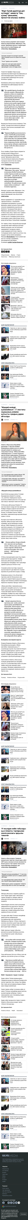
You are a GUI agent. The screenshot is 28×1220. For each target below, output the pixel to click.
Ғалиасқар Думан (8, 21)
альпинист (20, 1010)
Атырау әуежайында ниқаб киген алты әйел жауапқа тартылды (18, 355)
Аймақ (3, 1176)
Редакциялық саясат (7, 1195)
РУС (26, 2)
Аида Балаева (5, 255)
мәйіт (13, 1010)
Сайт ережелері (6, 1190)
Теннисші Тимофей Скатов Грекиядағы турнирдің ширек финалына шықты (17, 395)
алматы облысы (12, 677)
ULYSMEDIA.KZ (4, 8)
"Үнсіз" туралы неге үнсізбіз (10, 61)
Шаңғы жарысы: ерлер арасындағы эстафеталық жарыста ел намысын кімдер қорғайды (17, 385)
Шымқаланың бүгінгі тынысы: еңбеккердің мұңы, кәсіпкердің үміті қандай (18, 347)
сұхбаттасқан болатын (15, 242)
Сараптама (5, 1174)
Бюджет (4, 1172)
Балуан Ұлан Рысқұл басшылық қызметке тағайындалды (18, 366)
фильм (13, 255)
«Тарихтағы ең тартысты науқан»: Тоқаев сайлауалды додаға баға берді (18, 329)
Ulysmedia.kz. (13, 467)
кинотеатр (4, 256)
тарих (18, 255)
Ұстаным (4, 1179)
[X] (6, 252)
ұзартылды (5, 196)
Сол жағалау (5, 1170)
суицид (4, 677)
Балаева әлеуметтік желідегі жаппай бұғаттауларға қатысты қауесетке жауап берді (14, 57)
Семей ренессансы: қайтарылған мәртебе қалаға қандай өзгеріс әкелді (18, 338)
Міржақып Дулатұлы (14, 256)
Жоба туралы (5, 1188)
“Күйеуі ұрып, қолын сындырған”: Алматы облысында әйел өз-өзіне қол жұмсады (14, 485)
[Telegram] (4, 252)
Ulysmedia (6, 419)
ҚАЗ (23, 2)
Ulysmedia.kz (13, 49)
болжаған (8, 164)
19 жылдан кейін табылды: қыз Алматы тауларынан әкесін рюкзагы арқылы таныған (13, 480)
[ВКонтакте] (2, 252)
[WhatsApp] (9, 252)
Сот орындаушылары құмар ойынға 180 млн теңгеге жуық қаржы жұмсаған (13, 475)
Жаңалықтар (5, 1168)
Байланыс (4, 1193)
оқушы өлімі (21, 677)
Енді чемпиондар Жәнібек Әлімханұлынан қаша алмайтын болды (18, 376)
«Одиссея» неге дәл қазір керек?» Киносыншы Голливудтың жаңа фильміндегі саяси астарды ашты (11, 65)
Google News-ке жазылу (10, 1206)
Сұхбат (4, 1181)
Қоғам (3, 1177)
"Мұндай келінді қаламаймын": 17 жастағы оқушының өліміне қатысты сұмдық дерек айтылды (14, 875)
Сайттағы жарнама (6, 1191)
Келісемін (23, 1214)
